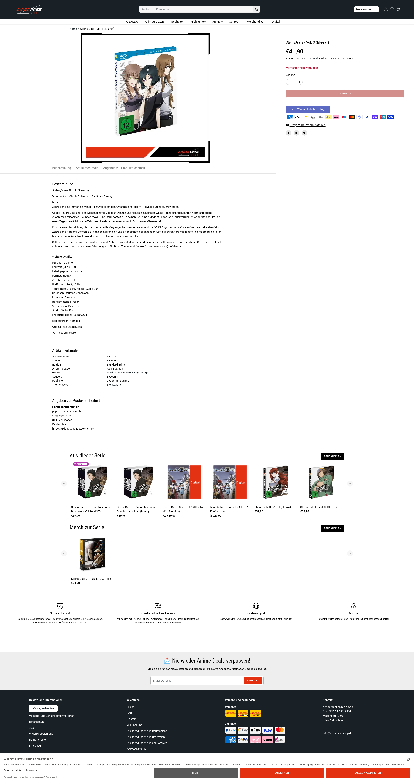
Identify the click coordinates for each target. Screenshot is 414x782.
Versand (313, 58)
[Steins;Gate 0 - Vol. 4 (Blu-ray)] (276, 482)
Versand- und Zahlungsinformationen (51, 715)
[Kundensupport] (366, 9)
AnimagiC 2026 (154, 21)
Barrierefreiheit (38, 739)
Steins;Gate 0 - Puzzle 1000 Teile (91, 578)
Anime (216, 21)
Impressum (36, 745)
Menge (290, 75)
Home (73, 28)
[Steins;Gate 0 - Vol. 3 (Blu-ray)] (321, 482)
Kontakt (132, 719)
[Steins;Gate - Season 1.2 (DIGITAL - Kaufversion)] (230, 482)
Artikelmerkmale (87, 168)
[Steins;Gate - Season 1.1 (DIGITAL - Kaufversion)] (184, 482)
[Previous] (64, 483)
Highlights (197, 21)
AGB (32, 727)
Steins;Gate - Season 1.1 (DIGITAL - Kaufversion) (183, 509)
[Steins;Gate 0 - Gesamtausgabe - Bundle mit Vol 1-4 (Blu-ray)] (138, 482)
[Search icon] (256, 9)
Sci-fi (110, 372)
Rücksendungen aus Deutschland (147, 731)
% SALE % (132, 21)
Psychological (142, 372)
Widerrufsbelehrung (41, 733)
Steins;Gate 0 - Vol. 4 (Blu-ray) (273, 507)
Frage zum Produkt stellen (308, 125)
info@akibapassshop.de (337, 733)
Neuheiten (177, 21)
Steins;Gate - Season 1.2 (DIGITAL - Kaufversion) (229, 509)
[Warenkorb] (397, 9)
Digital (276, 21)
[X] (296, 132)
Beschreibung (61, 168)
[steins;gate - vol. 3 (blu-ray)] (145, 98)
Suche (130, 707)
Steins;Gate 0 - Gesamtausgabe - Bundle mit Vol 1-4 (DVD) (91, 509)
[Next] (350, 483)
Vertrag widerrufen (43, 708)
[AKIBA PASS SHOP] (29, 9)
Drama (118, 372)
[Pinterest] (304, 132)
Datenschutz (36, 721)
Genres (234, 21)
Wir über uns (134, 725)
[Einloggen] (385, 9)
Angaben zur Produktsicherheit (124, 168)
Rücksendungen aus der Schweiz (147, 742)
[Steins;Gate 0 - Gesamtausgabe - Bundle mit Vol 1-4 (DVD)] (92, 482)
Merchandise (255, 21)
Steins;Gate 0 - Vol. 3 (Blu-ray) (318, 507)
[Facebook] (288, 132)
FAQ (129, 713)
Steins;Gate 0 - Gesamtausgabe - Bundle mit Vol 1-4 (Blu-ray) (137, 509)
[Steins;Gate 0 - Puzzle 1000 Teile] (92, 554)
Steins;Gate (114, 384)
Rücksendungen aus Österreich (146, 737)
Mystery (128, 372)
